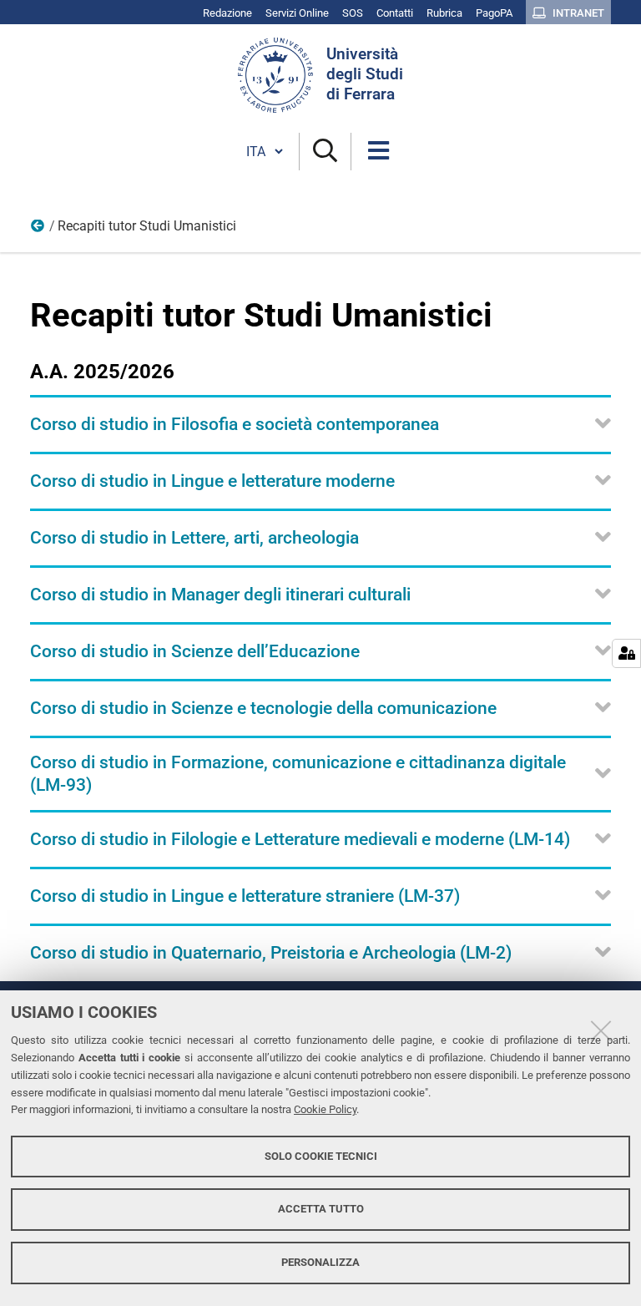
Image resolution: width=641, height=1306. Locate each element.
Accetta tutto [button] (321, 1208)
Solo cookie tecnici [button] (321, 1156)
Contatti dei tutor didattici (38, 230)
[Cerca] (325, 151)
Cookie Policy (325, 1109)
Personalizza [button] (320, 1262)
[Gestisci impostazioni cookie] (626, 653)
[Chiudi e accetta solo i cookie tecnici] (601, 1030)
